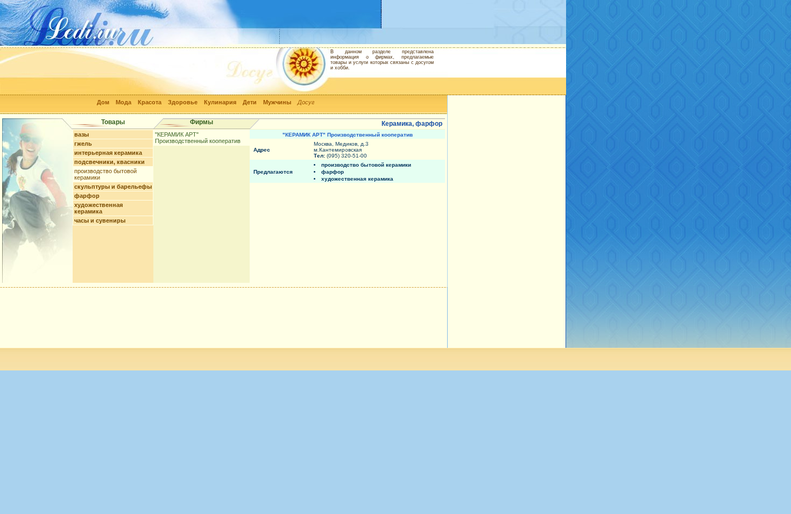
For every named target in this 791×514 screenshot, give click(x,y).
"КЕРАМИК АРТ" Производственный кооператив (198, 137)
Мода (123, 102)
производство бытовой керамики (366, 165)
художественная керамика (98, 208)
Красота (149, 102)
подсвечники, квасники (109, 162)
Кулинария (220, 102)
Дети (250, 102)
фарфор (87, 195)
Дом (103, 102)
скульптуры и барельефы (113, 186)
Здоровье (182, 102)
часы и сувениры (99, 220)
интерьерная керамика (108, 152)
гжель (83, 143)
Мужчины (277, 102)
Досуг (306, 102)
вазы (81, 134)
